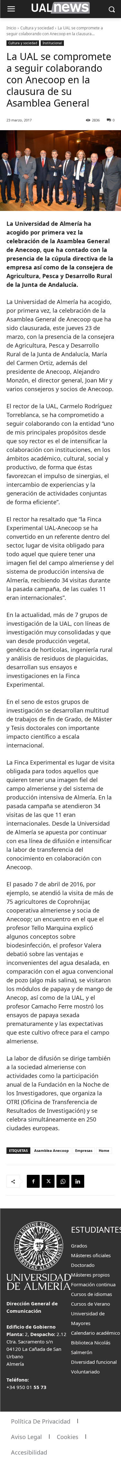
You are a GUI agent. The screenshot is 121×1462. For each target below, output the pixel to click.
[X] (48, 1181)
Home (104, 1150)
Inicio (11, 28)
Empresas (83, 1150)
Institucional (52, 43)
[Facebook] (33, 1181)
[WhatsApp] (62, 1181)
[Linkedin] (77, 1181)
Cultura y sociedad (37, 28)
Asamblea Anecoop (51, 1150)
